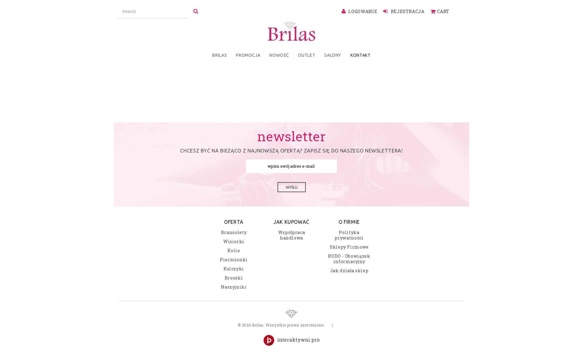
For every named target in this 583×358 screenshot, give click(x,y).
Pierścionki (234, 260)
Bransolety (234, 232)
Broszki (234, 278)
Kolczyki (233, 269)
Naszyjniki (234, 287)
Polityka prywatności (349, 235)
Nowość (279, 55)
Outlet (306, 55)
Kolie (233, 250)
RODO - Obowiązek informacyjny (349, 258)
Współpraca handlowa (291, 235)
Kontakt (360, 55)
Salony (332, 55)
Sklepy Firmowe (349, 247)
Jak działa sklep (349, 270)
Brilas (219, 55)
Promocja (248, 55)
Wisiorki (233, 241)
